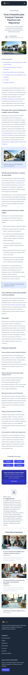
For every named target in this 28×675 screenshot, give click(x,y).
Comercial (4, 648)
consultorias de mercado (15, 305)
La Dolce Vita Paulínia (8, 135)
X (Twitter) (19, 461)
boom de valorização (20, 180)
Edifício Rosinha (5, 142)
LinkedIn (8, 465)
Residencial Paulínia (7, 133)
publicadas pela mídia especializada (10, 99)
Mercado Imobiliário (6, 653)
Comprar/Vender (6, 638)
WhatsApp (19, 465)
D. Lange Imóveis (13, 36)
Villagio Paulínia (14, 142)
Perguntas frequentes (8, 82)
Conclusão (6, 80)
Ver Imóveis (14, 481)
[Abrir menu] (24, 3)
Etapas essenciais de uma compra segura (13, 72)
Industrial (4, 651)
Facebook (8, 461)
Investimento (5, 645)
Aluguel (3, 640)
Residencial (4, 643)
